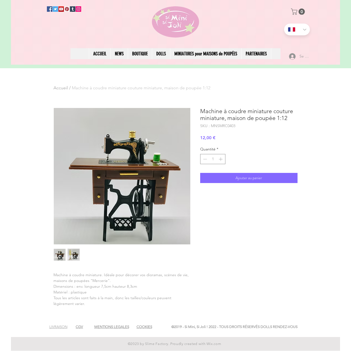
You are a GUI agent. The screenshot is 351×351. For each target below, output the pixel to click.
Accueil (60, 87)
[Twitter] (55, 9)
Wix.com (213, 344)
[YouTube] (61, 9)
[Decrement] (204, 159)
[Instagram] (78, 9)
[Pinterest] (67, 9)
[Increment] (221, 159)
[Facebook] (49, 9)
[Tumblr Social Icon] (72, 9)
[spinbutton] (213, 159)
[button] (298, 11)
